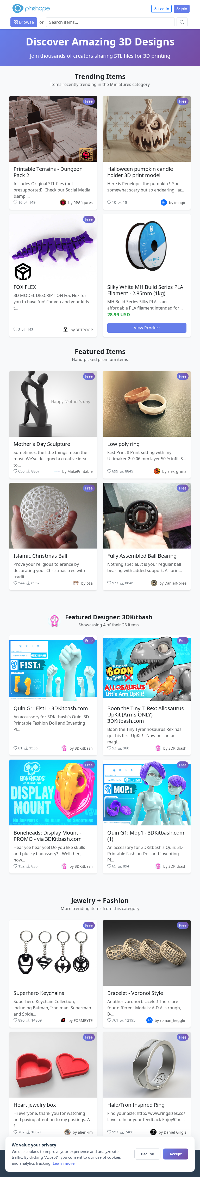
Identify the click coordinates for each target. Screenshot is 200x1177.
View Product (147, 328)
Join (183, 8)
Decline (147, 1153)
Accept (176, 1153)
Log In (163, 8)
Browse (26, 22)
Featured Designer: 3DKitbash (108, 617)
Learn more (64, 1163)
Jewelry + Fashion (100, 900)
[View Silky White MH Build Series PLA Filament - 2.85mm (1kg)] (147, 247)
